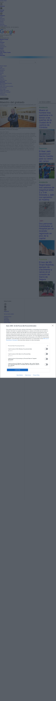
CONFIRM (17, 369)
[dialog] (28, 350)
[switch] (46, 349)
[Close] (53, 326)
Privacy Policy (36, 375)
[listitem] (28, 345)
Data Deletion (20, 375)
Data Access (28, 375)
